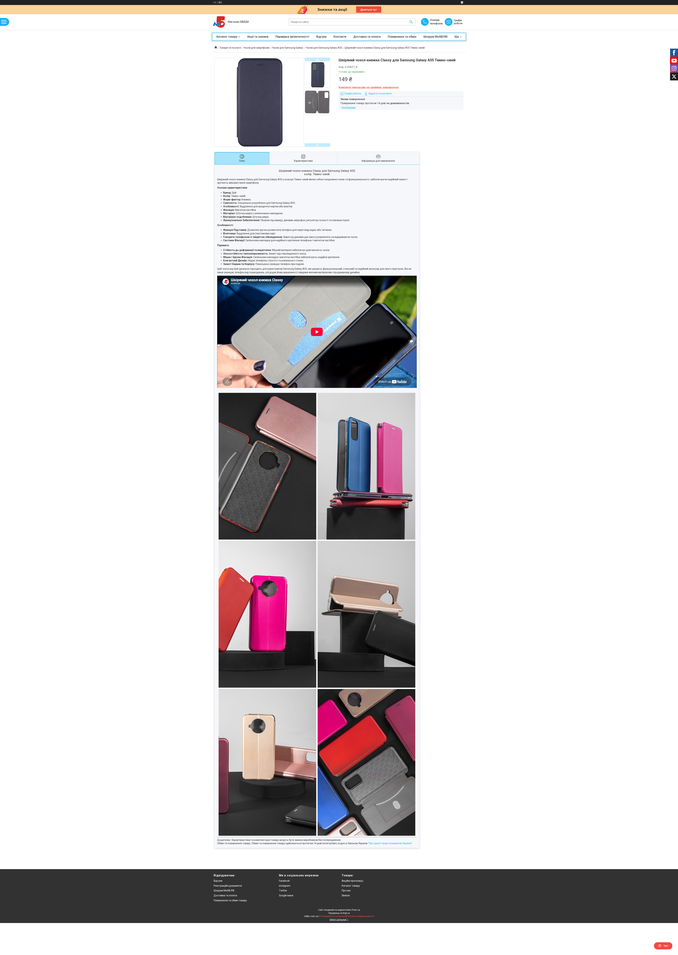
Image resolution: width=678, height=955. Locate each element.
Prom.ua (356, 910)
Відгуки (321, 36)
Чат (666, 945)
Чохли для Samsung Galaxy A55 (324, 47)
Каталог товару (226, 36)
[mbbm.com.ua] (219, 22)
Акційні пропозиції (352, 880)
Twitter (283, 890)
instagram (284, 885)
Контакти (340, 36)
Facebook (284, 880)
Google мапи (286, 895)
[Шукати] (411, 22)
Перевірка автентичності (292, 36)
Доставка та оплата (367, 36)
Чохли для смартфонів (256, 47)
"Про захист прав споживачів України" (390, 843)
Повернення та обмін (402, 36)
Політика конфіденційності (360, 916)
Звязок (346, 895)
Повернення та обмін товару (230, 900)
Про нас (346, 890)
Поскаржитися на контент (333, 916)
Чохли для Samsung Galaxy (287, 47)
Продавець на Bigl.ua (339, 913)
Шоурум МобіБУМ (435, 36)
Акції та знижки (257, 36)
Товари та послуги (230, 47)
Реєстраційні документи (228, 885)
